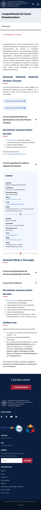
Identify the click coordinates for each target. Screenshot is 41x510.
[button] (20, 119)
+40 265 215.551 (6, 438)
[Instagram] (6, 417)
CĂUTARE (27, 460)
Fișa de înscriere (12, 140)
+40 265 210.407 (6, 445)
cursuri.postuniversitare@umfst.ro (14, 154)
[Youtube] (11, 417)
